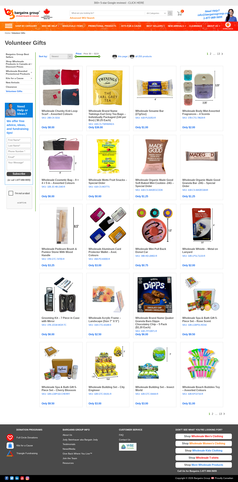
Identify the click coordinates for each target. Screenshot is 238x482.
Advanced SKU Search (82, 18)
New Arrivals (12, 82)
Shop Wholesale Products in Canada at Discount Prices (18, 64)
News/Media (69, 449)
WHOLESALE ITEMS (72, 26)
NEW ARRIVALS (176, 26)
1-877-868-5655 (212, 17)
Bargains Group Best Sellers (17, 55)
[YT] (22, 478)
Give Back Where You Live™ (77, 453)
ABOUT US (212, 26)
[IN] (17, 478)
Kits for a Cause (14, 78)
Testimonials (69, 444)
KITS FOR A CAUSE (131, 26)
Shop (203, 436)
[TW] (12, 478)
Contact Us (124, 439)
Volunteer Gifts (14, 91)
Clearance (11, 87)
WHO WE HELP (49, 26)
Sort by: (43, 56)
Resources (68, 463)
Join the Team (70, 458)
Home (7, 33)
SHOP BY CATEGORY (21, 26)
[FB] (7, 478)
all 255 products (143, 56)
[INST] (27, 478)
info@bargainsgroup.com (214, 14)
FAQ (121, 435)
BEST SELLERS (155, 26)
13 (218, 54)
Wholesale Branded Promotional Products (18, 72)
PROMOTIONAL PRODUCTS (102, 26)
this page (122, 56)
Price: (79, 53)
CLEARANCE (195, 26)
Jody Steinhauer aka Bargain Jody (80, 439)
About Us (67, 435)
